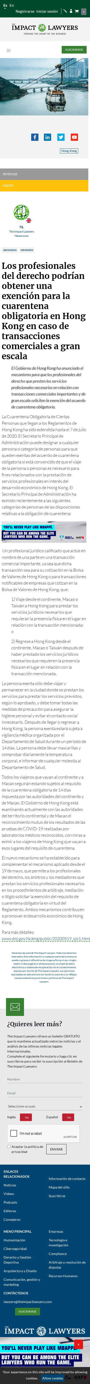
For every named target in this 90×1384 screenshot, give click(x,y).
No (27, 1117)
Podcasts (10, 1202)
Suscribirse (74, 49)
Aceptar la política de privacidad (27, 1149)
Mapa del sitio (59, 1187)
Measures (27, 250)
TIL (21, 231)
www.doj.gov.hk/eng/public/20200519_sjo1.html (46, 938)
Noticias (10, 1185)
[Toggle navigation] (8, 50)
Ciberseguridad (15, 1249)
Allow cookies (52, 1378)
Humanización (14, 1240)
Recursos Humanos (63, 1276)
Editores (10, 1211)
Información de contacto (67, 1179)
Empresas (56, 1231)
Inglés (11, 1117)
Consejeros (12, 1219)
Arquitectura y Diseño (20, 1271)
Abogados (10, 250)
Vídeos (9, 1194)
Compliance (58, 1254)
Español (52, 1117)
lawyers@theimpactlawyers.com (28, 1302)
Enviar (56, 1149)
